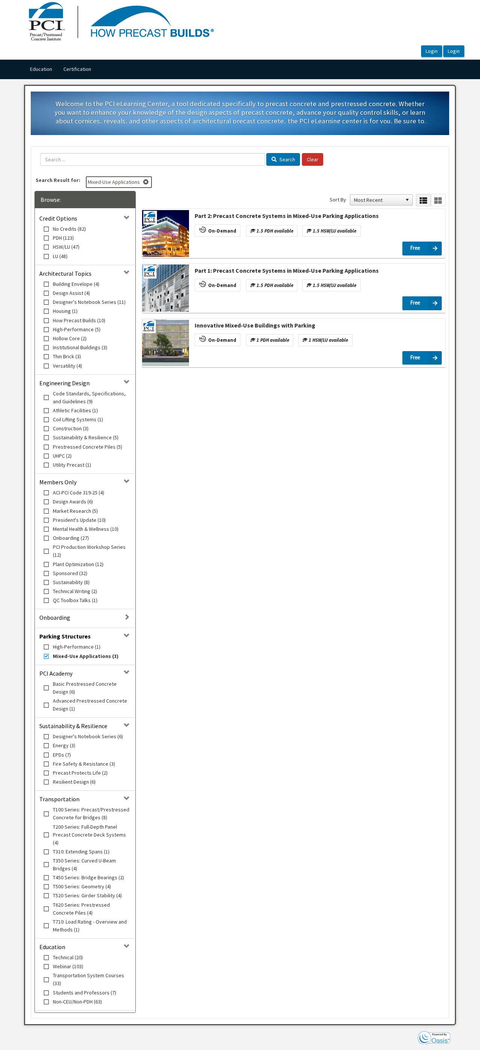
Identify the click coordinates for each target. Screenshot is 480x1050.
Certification (77, 69)
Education (41, 69)
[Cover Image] (165, 233)
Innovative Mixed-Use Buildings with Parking (255, 325)
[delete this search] (146, 182)
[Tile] (438, 200)
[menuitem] (41, 69)
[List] (423, 200)
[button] (407, 200)
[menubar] (60, 69)
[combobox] (378, 200)
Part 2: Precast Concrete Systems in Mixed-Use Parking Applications (287, 215)
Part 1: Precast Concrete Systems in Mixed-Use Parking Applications (287, 270)
